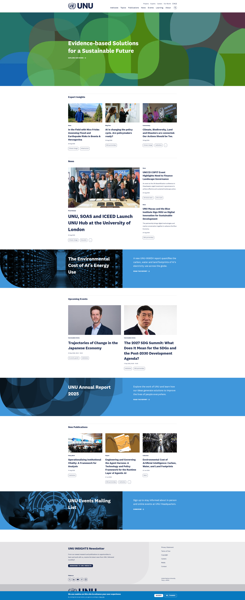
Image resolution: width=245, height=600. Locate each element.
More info (101, 597)
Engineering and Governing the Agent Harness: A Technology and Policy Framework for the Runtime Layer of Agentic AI (120, 466)
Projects (146, 4)
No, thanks (170, 595)
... (165, 145)
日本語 (174, 4)
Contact (164, 566)
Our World (167, 4)
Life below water (148, 197)
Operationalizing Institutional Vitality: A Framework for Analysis (84, 463)
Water (145, 475)
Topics (123, 8)
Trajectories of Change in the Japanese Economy (93, 345)
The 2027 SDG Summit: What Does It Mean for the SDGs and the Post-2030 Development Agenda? (150, 351)
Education (84, 240)
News (143, 8)
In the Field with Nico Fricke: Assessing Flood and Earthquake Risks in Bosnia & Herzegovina (84, 134)
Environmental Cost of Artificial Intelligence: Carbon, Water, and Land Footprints (159, 463)
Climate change (73, 148)
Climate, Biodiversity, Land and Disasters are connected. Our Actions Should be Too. (159, 133)
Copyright (164, 555)
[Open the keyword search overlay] (175, 7)
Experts (153, 4)
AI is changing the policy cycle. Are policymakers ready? (119, 133)
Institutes (114, 8)
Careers (159, 4)
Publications (133, 8)
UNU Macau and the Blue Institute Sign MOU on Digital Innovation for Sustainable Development (159, 213)
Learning (159, 8)
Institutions (158, 145)
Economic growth (74, 358)
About (168, 8)
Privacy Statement (167, 547)
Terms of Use (165, 551)
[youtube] (77, 579)
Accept (159, 595)
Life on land (159, 197)
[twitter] (69, 579)
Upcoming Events (77, 298)
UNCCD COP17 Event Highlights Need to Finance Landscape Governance (158, 175)
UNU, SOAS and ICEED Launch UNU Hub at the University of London (100, 222)
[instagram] (85, 579)
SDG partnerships (111, 145)
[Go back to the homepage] (80, 9)
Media (163, 563)
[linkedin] (73, 579)
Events (151, 8)
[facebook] (81, 579)
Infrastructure (85, 148)
